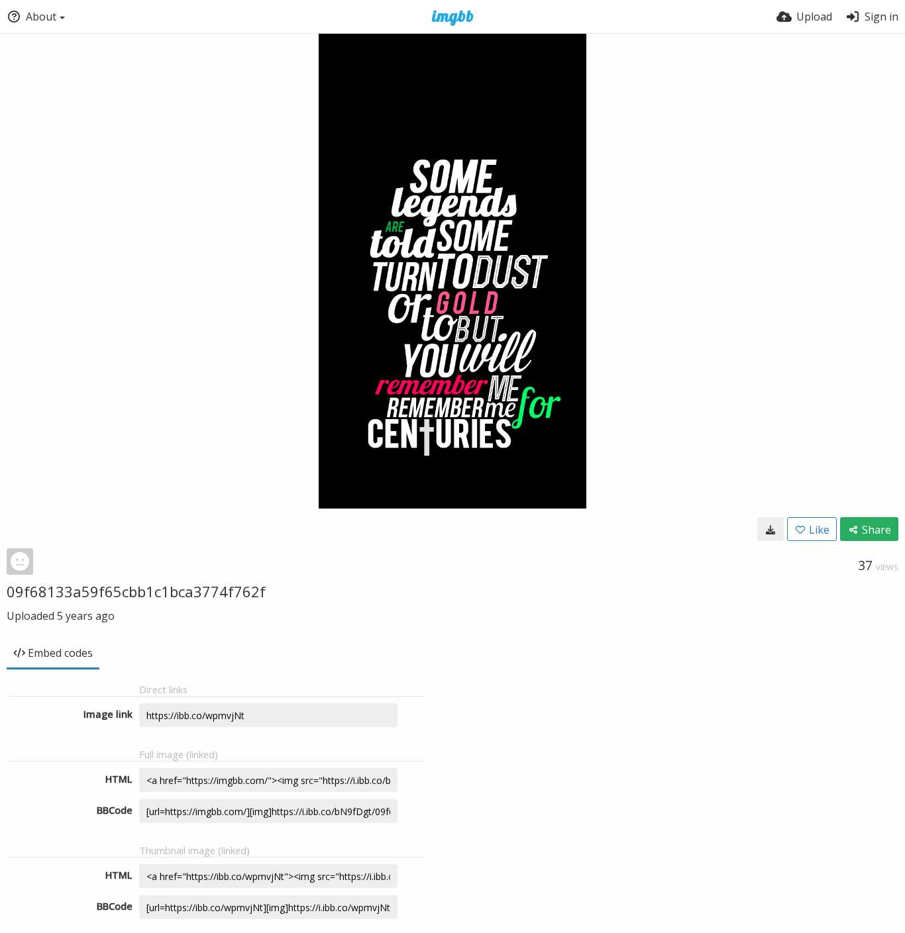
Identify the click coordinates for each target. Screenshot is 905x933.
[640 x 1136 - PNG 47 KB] (770, 529)
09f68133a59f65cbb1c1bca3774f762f (136, 591)
